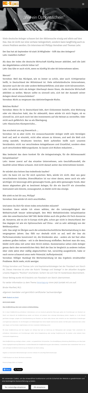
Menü (83, 4)
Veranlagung (42, 282)
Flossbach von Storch (13, 297)
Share (8, 369)
